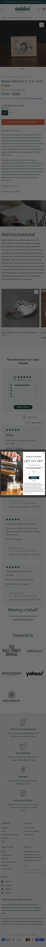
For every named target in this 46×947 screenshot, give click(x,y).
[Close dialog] (44, 453)
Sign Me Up (34, 477)
